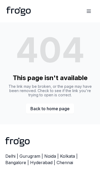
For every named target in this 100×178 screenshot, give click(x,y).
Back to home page (50, 108)
